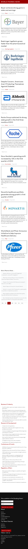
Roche (6, 125)
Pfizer (6, 238)
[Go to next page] (24, 302)
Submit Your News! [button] (6, 530)
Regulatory (3, 527)
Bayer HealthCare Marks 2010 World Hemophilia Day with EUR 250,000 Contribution (13, 294)
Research (3, 525)
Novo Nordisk (8, 164)
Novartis (7, 199)
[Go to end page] (26, 302)
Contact (3, 519)
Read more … (5, 36)
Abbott (6, 89)
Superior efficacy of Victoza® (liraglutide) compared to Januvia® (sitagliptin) (12, 274)
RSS (2, 543)
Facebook (3, 538)
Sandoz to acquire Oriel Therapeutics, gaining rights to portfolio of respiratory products (14, 290)
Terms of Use (4, 518)
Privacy (2, 515)
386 (2, 303)
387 (6, 303)
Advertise (3, 513)
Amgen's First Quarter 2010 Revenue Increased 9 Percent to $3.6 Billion (13, 282)
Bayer (6, 13)
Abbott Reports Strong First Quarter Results (13, 286)
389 (12, 303)
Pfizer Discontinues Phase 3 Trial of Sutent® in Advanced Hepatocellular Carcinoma (13, 278)
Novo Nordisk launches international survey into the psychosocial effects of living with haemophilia (14, 298)
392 (22, 303)
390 (16, 303)
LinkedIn (3, 541)
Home (2, 512)
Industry (3, 524)
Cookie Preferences (5, 516)
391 (19, 303)
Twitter (2, 540)
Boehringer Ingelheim (9, 49)
